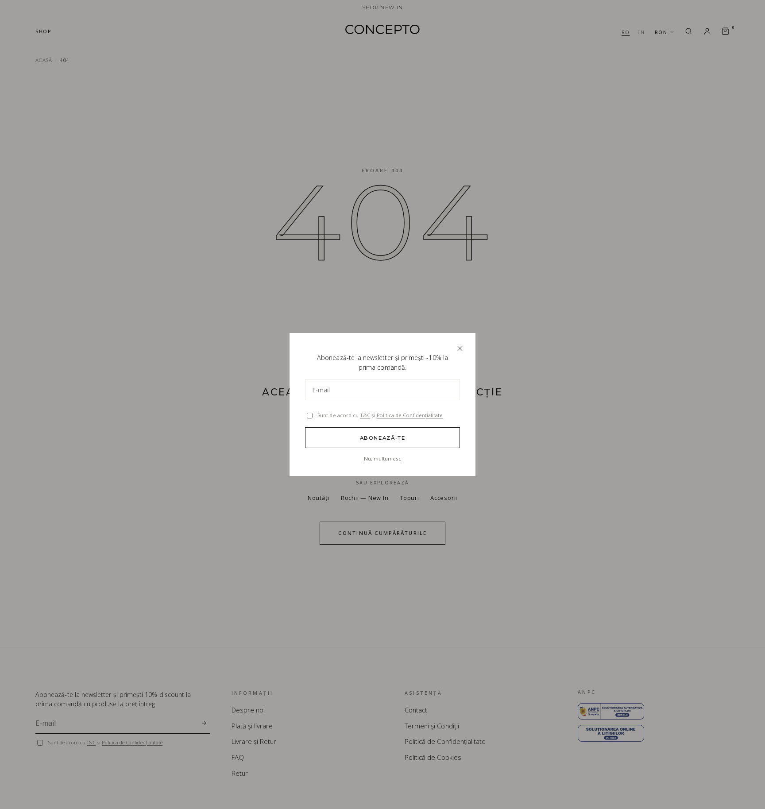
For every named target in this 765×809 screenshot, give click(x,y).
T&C (365, 415)
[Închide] (460, 348)
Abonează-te (383, 438)
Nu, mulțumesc (382, 458)
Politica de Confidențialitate (410, 415)
